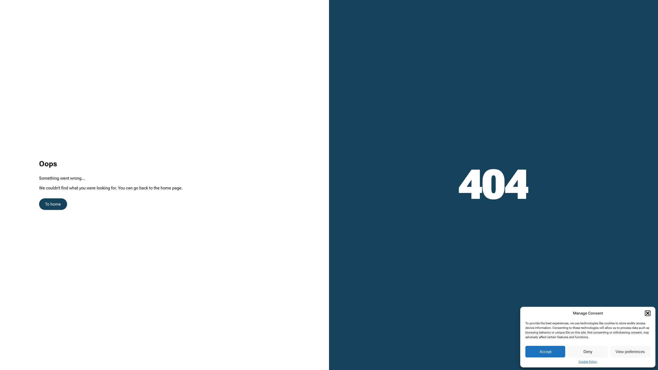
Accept (545, 351)
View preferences (630, 351)
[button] (647, 313)
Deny (587, 351)
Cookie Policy (588, 362)
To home (53, 204)
